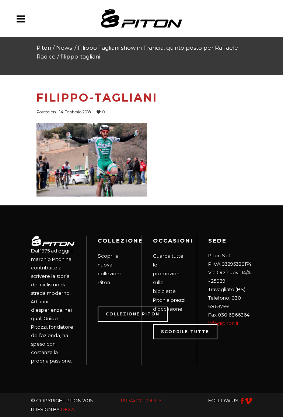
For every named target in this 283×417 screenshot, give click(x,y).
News (64, 47)
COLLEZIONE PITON (133, 314)
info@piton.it (223, 323)
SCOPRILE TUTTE (185, 331)
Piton (43, 47)
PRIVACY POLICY (141, 400)
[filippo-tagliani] (91, 159)
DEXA (67, 409)
